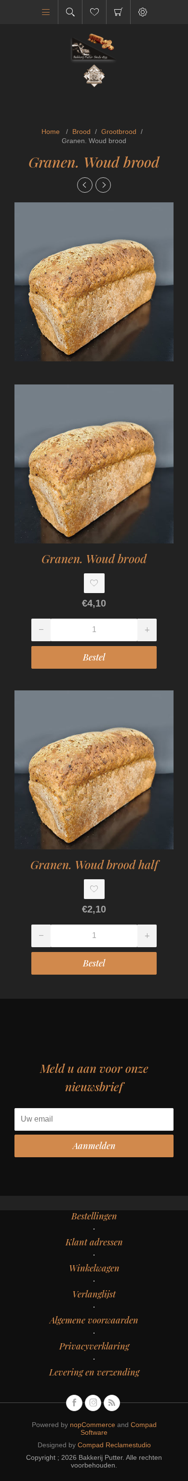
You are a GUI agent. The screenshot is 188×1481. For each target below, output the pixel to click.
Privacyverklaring (94, 1346)
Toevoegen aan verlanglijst (94, 583)
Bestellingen (94, 1216)
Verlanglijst (94, 1294)
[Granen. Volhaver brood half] (85, 185)
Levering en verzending (94, 1372)
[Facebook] (74, 1403)
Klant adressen (94, 1242)
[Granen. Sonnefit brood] (103, 185)
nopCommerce (92, 1424)
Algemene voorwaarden (94, 1320)
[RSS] (112, 1403)
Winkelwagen (118, 12)
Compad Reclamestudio (114, 1445)
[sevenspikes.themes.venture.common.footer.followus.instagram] (93, 1403)
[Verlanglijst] (94, 12)
